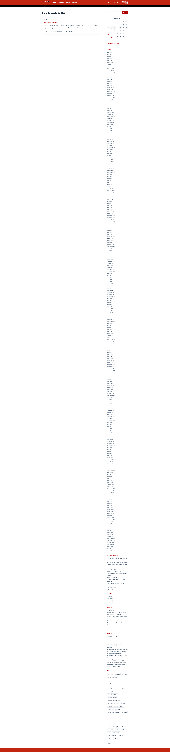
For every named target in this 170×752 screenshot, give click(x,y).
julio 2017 (109, 275)
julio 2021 (109, 176)
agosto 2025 (110, 75)
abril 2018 (109, 257)
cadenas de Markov (112, 680)
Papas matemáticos (112, 587)
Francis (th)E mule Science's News (115, 623)
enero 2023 (110, 139)
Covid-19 (120, 680)
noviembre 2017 (111, 267)
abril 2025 (109, 83)
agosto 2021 (110, 174)
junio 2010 (109, 451)
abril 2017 (109, 282)
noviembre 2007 (111, 515)
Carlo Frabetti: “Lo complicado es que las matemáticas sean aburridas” (117, 645)
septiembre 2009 (111, 470)
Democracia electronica (113, 621)
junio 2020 (109, 203)
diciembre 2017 (111, 265)
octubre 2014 (110, 344)
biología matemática (112, 677)
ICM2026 (116, 706)
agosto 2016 (110, 298)
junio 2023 (109, 128)
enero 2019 (110, 238)
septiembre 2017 (111, 271)
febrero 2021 (110, 186)
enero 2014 (110, 362)
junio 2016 (109, 302)
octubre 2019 (110, 220)
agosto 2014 (110, 348)
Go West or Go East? (51, 22)
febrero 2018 (110, 261)
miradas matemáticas (121, 721)
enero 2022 (110, 164)
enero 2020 (110, 213)
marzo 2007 (110, 532)
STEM (109, 732)
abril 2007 (109, 530)
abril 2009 (109, 480)
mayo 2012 (109, 404)
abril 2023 (109, 133)
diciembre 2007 (111, 513)
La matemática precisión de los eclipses (117, 562)
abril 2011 (109, 431)
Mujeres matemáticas (112, 723)
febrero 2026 (110, 64)
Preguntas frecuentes (81, 750)
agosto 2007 (110, 522)
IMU (109, 709)
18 (108, 33)
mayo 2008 (109, 503)
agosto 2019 (110, 224)
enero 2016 (110, 313)
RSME (123, 729)
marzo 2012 (110, 408)
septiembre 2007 (111, 520)
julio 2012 (109, 400)
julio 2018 (109, 251)
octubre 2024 (110, 95)
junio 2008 (109, 501)
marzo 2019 (110, 234)
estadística (122, 688)
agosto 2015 (110, 323)
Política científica (111, 726)
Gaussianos (110, 625)
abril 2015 (109, 331)
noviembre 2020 (111, 193)
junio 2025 (109, 79)
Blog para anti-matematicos (114, 614)
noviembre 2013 (111, 366)
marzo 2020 (110, 209)
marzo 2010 (110, 457)
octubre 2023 (110, 120)
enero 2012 (110, 412)
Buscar (125, 12)
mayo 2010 (109, 453)
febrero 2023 (110, 137)
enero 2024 (110, 114)
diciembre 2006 (111, 538)
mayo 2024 (109, 106)
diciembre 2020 (111, 191)
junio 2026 (109, 56)
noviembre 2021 (111, 168)
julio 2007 (109, 524)
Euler (109, 691)
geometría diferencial (112, 697)
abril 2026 (109, 60)
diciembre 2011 (111, 414)
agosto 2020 (110, 199)
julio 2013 (109, 375)
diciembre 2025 (111, 69)
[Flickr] (114, 2)
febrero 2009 (110, 484)
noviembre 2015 (111, 317)
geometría (119, 691)
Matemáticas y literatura (113, 715)
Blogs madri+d (46, 6)
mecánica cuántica (112, 718)
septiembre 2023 (111, 122)
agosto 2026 (110, 52)
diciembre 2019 (111, 215)
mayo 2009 (109, 478)
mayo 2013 (109, 379)
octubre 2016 (110, 294)
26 (111, 36)
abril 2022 (109, 157)
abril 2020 (109, 207)
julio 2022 (109, 151)
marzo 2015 (110, 333)
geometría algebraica (112, 694)
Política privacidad (91, 750)
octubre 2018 (110, 244)
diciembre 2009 (111, 464)
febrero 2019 (110, 236)
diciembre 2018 (111, 240)
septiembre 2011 (111, 420)
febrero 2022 (110, 162)
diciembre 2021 (111, 166)
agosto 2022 (110, 149)
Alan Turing (110, 674)
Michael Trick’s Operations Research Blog (117, 629)
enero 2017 (110, 288)
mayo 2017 (109, 280)
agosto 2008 (110, 497)
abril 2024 (109, 108)
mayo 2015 (109, 329)
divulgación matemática (113, 686)
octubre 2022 (110, 145)
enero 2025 (110, 89)
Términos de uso (72, 750)
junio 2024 (109, 104)
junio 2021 (109, 178)
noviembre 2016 (111, 292)
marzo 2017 (110, 284)
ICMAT (121, 706)
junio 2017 (109, 277)
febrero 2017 (110, 286)
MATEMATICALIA (111, 603)
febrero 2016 (110, 311)
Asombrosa (110, 589)
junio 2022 (109, 153)
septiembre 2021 (111, 172)
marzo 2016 (110, 309)
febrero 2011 (110, 435)
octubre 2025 (110, 71)
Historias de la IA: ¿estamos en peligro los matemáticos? (116, 584)
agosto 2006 (110, 546)
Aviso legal (99, 750)
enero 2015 (110, 337)
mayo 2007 (109, 528)
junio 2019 (109, 228)
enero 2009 (110, 486)
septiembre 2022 (111, 147)
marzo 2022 (110, 160)
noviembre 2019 (111, 217)
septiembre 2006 (111, 544)
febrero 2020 (110, 211)
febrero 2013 (110, 385)
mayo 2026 (109, 58)
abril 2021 (109, 182)
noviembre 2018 (111, 242)
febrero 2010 (110, 459)
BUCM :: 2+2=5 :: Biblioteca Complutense (117, 616)
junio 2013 (109, 377)
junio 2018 (109, 253)
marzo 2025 (110, 85)
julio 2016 (109, 300)
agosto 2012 (110, 397)
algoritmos (117, 674)
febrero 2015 (110, 335)
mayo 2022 (109, 155)
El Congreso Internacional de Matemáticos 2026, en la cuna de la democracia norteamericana (116, 569)
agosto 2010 (110, 447)
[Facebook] (108, 2)
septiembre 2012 (111, 395)
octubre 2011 (110, 418)
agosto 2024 (110, 100)
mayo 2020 (109, 205)
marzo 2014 (110, 358)
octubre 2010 (110, 443)
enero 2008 (110, 511)
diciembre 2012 (111, 389)
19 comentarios (69, 31)
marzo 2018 (110, 259)
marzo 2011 (110, 433)
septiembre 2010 (111, 445)
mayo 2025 (109, 81)
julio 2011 (109, 424)
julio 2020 (109, 201)
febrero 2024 (110, 112)
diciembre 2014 (111, 340)
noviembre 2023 (111, 118)
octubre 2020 (110, 195)
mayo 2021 (109, 180)
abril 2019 (109, 232)
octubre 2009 (110, 468)
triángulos (116, 738)
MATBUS (109, 627)
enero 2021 (110, 189)
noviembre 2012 (111, 391)
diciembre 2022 (111, 141)
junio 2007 (109, 526)
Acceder (109, 743)
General (46, 19)
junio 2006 (109, 551)
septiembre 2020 (111, 197)
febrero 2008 (110, 509)
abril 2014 (109, 356)
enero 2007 (110, 536)
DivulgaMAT (110, 596)
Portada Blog (54, 6)
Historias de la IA (111, 703)
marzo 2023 (110, 135)
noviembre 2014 (111, 342)
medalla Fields (121, 718)
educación (122, 686)
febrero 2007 (110, 534)
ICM (118, 703)
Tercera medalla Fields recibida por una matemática (117, 565)
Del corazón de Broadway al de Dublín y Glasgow (117, 574)
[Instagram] (117, 2)
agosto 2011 (110, 422)
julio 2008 (109, 499)
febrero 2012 (110, 410)
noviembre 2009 (111, 466)
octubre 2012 (110, 393)
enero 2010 (110, 462)
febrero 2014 (110, 360)
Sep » (111, 39)
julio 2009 (109, 474)
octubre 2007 (110, 517)
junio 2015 (109, 327)
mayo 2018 (109, 255)
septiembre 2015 (111, 321)
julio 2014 (109, 350)
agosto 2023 (110, 124)
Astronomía (124, 674)
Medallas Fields (111, 721)
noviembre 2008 (111, 491)
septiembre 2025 (111, 73)
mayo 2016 (109, 304)
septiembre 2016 (111, 296)
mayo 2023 (109, 131)
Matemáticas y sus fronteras (65, 2)
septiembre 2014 (111, 346)
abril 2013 (109, 381)
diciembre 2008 (111, 488)
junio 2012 (109, 402)
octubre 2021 (110, 170)
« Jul (108, 39)
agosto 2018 (110, 248)
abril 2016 (109, 306)
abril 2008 (109, 505)
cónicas (116, 683)
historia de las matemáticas (114, 700)
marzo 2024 (110, 110)
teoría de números (112, 735)
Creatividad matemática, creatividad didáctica (116, 580)
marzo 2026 (110, 62)
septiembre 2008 (111, 495)
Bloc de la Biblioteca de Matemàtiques (116, 612)
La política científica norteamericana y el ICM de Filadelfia (117, 559)
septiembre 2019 (111, 222)
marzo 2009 (110, 482)
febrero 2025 (110, 87)
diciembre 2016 (111, 290)
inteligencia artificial (116, 709)
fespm (113, 691)
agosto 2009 (110, 472)
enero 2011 (110, 437)
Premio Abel (120, 726)
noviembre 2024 (111, 93)
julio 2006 (109, 548)
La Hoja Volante (111, 601)
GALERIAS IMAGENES (112, 636)
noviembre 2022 (111, 143)
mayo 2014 (109, 354)
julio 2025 (109, 77)
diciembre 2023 (111, 116)
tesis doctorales (121, 735)
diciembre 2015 (111, 315)
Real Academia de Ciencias (113, 729)
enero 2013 (110, 387)
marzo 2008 (110, 507)
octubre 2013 (110, 368)
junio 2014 (109, 352)
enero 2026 (110, 66)
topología (110, 738)
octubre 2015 (110, 319)
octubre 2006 (110, 542)
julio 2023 (109, 126)
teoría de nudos (116, 732)
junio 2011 (109, 426)
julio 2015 (109, 325)
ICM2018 (123, 703)
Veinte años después (112, 577)
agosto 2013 (110, 373)
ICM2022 (110, 706)
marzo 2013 (110, 383)
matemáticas (124, 712)
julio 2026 (109, 54)
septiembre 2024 (111, 98)
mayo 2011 (109, 428)
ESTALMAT (110, 599)
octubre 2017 (110, 269)
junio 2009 (109, 476)
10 (126, 27)
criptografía (110, 683)
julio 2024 (109, 102)
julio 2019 (109, 226)
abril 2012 (109, 406)
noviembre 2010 (111, 441)
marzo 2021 (110, 184)
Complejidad (110, 618)
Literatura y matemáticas (113, 712)
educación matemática (113, 688)
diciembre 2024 (111, 91)
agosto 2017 (110, 273)
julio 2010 (109, 449)
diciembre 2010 (111, 439)
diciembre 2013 (111, 364)
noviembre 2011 (111, 416)
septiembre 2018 (111, 246)
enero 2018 (110, 263)
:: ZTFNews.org (110, 610)
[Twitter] (111, 2)
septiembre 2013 (111, 371)
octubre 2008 (110, 493)
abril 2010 (109, 455)
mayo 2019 (109, 230)
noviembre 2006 (111, 540)
